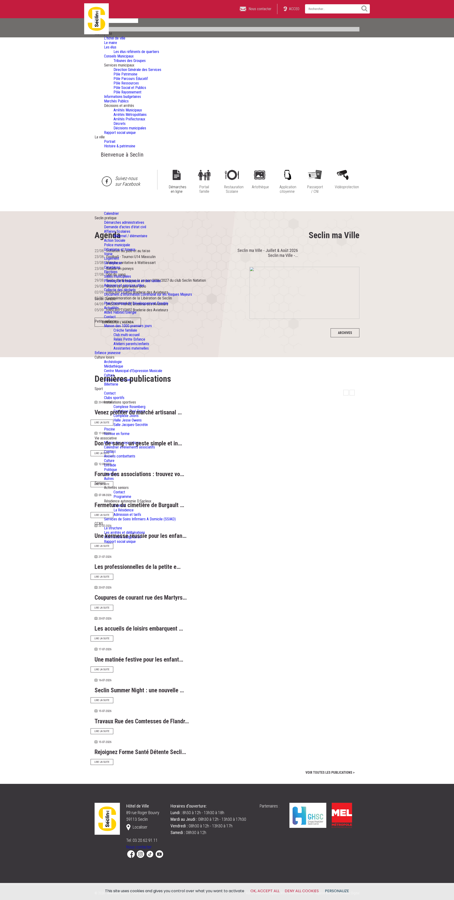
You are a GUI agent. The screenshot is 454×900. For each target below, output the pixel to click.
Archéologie (113, 362)
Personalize (337, 891)
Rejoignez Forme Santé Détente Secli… (140, 752)
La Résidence (124, 510)
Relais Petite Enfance (129, 339)
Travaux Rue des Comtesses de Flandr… (142, 721)
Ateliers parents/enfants (131, 344)
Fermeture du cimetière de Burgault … (139, 505)
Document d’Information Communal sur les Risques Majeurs (148, 294)
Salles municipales (117, 276)
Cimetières (112, 267)
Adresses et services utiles (124, 285)
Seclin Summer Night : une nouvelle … (139, 690)
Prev (346, 392)
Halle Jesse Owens (128, 420)
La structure (113, 528)
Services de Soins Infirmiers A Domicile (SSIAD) (140, 519)
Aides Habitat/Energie (120, 312)
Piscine (109, 429)
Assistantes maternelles (131, 348)
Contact (110, 317)
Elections (111, 272)
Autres (109, 478)
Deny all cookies (302, 891)
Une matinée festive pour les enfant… (139, 659)
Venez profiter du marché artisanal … (138, 412)
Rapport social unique (120, 541)
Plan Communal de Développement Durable (136, 303)
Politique (110, 469)
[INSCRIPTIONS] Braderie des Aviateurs (137, 309)
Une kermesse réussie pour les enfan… (141, 535)
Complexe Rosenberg (129, 406)
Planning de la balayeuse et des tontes (132, 281)
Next (352, 392)
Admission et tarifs (127, 514)
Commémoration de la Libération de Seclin (139, 298)
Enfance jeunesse (108, 353)
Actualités (111, 308)
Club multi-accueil (127, 335)
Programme (122, 496)
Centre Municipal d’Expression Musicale (133, 371)
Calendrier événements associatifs (129, 447)
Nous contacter (139, 846)
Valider (362, 8)
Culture (109, 460)
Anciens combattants (119, 456)
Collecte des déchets (120, 290)
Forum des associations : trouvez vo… (139, 474)
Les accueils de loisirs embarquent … (139, 628)
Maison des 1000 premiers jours (128, 326)
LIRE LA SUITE (101, 422)
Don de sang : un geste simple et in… (138, 443)
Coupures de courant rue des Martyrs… (141, 597)
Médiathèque (113, 366)
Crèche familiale (125, 330)
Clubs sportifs (114, 397)
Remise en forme (117, 433)
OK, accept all (264, 891)
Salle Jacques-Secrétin (131, 424)
